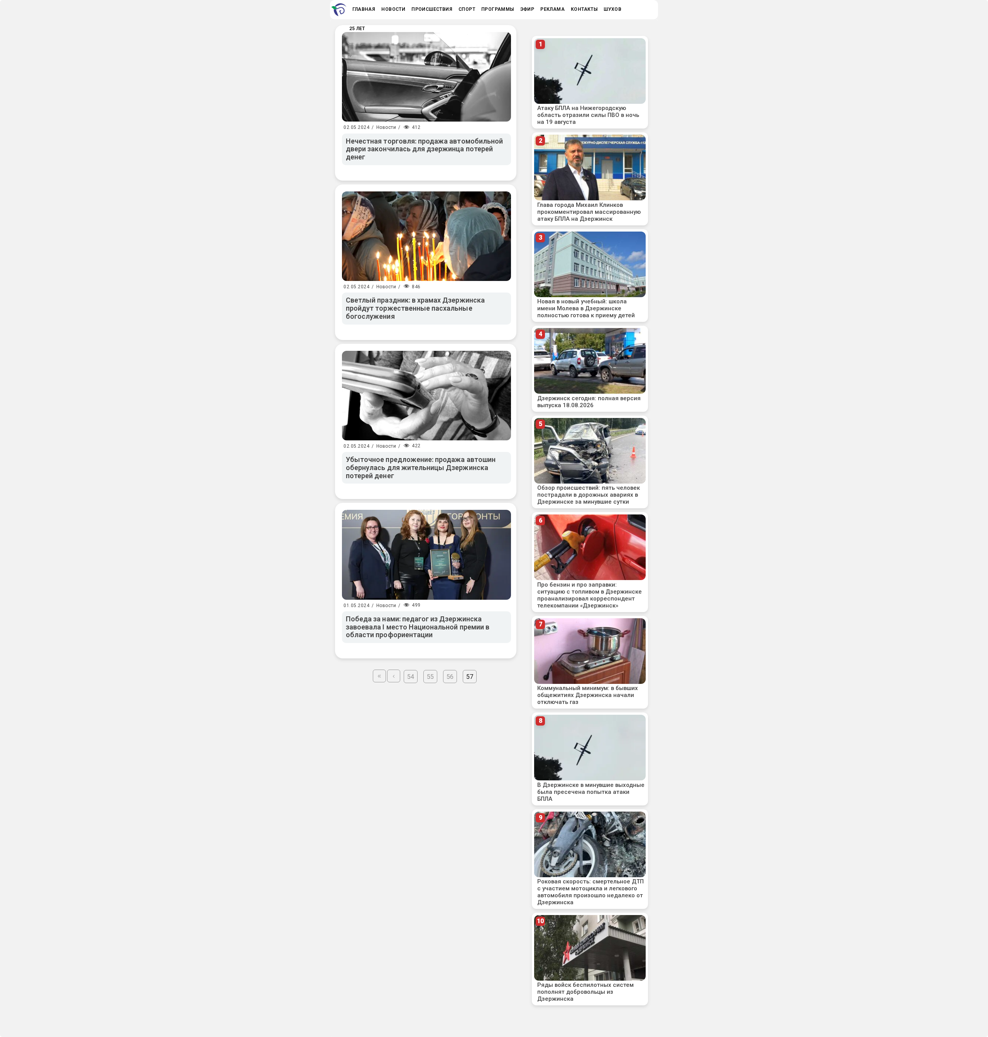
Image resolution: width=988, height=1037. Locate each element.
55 (430, 676)
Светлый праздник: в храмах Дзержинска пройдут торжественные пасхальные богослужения (415, 308)
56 (450, 676)
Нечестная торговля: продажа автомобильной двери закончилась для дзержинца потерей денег (424, 149)
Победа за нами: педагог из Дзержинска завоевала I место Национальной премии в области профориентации (417, 627)
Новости (386, 127)
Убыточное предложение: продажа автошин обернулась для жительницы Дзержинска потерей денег (421, 467)
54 (410, 676)
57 (469, 676)
